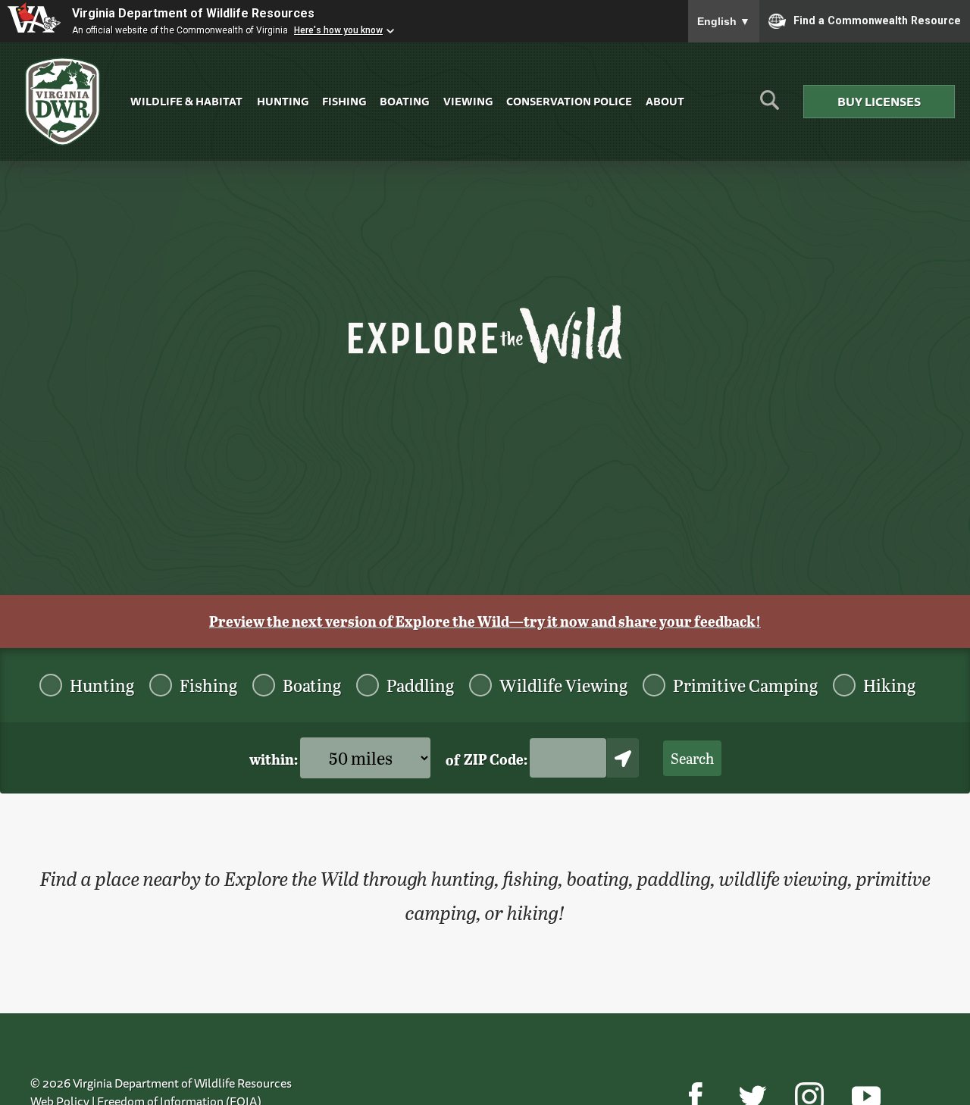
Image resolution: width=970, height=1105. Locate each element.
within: (274, 759)
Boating (404, 101)
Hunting (282, 101)
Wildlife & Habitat (186, 101)
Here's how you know (338, 30)
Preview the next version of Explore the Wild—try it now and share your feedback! (485, 621)
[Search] (769, 105)
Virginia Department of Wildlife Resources (193, 13)
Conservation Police (569, 101)
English (723, 21)
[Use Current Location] (623, 758)
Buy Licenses (879, 101)
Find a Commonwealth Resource (877, 20)
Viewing (468, 101)
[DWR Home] (63, 102)
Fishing (344, 101)
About (665, 101)
